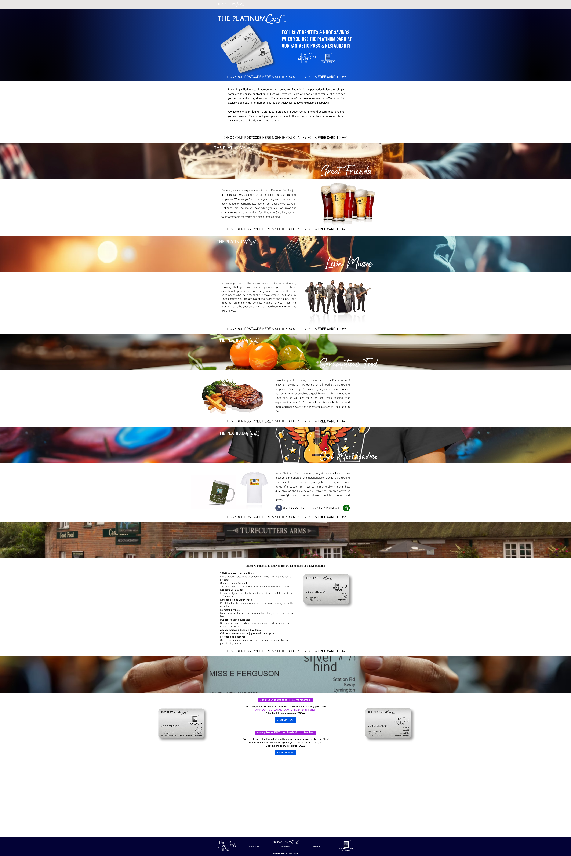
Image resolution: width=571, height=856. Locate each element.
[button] (329, 406)
